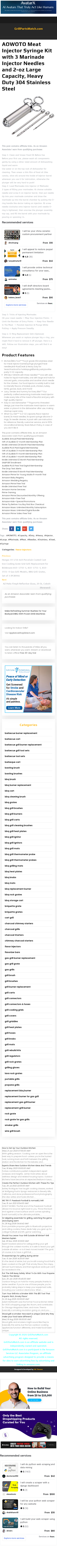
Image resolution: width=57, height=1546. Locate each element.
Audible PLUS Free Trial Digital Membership (22, 465)
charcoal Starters (14, 935)
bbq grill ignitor (13, 837)
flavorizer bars (12, 952)
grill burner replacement (18, 986)
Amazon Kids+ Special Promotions (18, 501)
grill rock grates (13, 1061)
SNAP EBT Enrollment (11, 462)
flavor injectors (23, 549)
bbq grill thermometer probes (20, 860)
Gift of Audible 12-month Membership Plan (22, 441)
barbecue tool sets (15, 756)
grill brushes (11, 981)
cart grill (9, 917)
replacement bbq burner (18, 1090)
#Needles (31, 539)
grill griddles (11, 1021)
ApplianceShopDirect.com (22, 632)
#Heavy (39, 535)
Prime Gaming (9, 492)
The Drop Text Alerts (11, 468)
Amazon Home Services (13, 489)
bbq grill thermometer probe (20, 854)
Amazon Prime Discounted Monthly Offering (23, 495)
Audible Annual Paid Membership (18, 438)
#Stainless (42, 539)
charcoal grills (12, 929)
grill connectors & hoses (17, 1004)
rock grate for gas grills (17, 1119)
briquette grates (14, 912)
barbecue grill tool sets (17, 750)
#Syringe (4, 544)
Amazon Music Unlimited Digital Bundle (21, 510)
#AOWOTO (11, 535)
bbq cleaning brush (15, 796)
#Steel (52, 539)
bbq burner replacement (18, 785)
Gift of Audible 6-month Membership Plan (22, 453)
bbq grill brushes (14, 808)
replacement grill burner (18, 1108)
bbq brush (10, 779)
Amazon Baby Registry (13, 477)
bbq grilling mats (14, 865)
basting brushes (13, 773)
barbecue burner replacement (21, 733)
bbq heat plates (13, 871)
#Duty (31, 535)
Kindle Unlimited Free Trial (14, 486)
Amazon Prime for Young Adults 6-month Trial (24, 474)
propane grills (12, 1084)
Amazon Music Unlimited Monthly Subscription (24, 507)
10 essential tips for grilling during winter (20, 1255)
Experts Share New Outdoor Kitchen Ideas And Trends (26, 1165)
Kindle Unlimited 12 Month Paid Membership (23, 459)
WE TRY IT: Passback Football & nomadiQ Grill (22, 1200)
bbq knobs (10, 877)
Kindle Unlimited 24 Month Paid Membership (23, 444)
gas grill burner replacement (20, 958)
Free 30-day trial (28, 652)
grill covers (10, 1015)
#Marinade (13, 539)
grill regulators (12, 1056)
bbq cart (9, 790)
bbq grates (11, 802)
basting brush (12, 767)
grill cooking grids (14, 1009)
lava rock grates (13, 1073)
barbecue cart (12, 739)
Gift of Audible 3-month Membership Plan (22, 450)
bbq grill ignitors (13, 842)
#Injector (48, 535)
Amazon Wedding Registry (15, 480)
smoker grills (11, 1125)
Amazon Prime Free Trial (13, 483)
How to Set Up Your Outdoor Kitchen (19, 1148)
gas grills (9, 969)
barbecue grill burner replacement (23, 744)
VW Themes (38, 1369)
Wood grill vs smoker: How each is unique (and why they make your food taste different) (28, 1315)
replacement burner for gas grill (22, 1096)
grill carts (10, 992)
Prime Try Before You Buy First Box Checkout (23, 504)
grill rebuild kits (13, 1050)
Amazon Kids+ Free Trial (13, 498)
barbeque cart (12, 762)
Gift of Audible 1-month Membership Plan (22, 456)
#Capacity (22, 535)
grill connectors (13, 998)
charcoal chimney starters (19, 923)
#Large (3, 539)
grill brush (10, 975)
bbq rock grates (13, 894)
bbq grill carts (12, 819)
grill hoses (10, 1033)
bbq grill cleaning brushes (18, 825)
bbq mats (10, 883)
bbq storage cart (14, 900)
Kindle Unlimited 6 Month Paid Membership (22, 471)
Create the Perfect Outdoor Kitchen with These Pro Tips (28, 1183)
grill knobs (10, 1038)
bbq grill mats (12, 848)
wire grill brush (12, 1131)
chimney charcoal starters (19, 940)
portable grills (12, 1079)
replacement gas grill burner (20, 1102)
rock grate (10, 1113)
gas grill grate (12, 963)
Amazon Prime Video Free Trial (16, 513)
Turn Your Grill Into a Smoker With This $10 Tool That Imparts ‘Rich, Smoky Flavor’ (26, 1295)
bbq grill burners (13, 813)
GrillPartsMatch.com (28, 28)
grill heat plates (13, 1027)
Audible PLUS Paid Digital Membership (20, 447)
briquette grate (13, 906)
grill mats (10, 1044)
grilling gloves (12, 1067)
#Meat (23, 539)
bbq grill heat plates (16, 831)
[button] (28, 38)
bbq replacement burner (18, 888)
